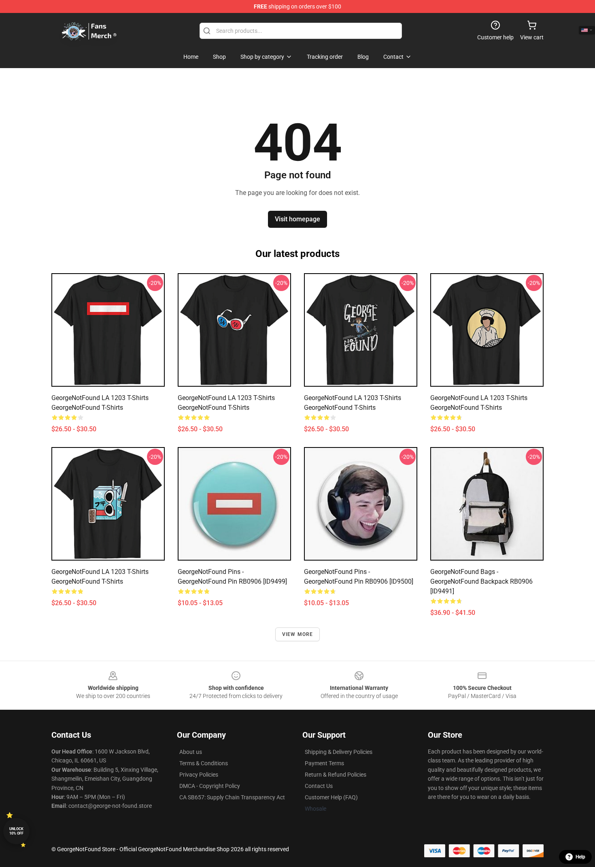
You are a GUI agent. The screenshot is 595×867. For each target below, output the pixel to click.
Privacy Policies (198, 774)
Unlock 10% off (16, 831)
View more (297, 634)
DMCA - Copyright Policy (209, 786)
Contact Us (319, 786)
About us (190, 752)
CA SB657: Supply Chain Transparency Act (232, 797)
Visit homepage (297, 219)
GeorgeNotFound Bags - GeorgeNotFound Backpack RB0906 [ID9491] (481, 581)
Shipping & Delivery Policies (338, 752)
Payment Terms (324, 763)
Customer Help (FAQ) (331, 797)
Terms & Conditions (203, 763)
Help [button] (580, 857)
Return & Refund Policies (335, 774)
